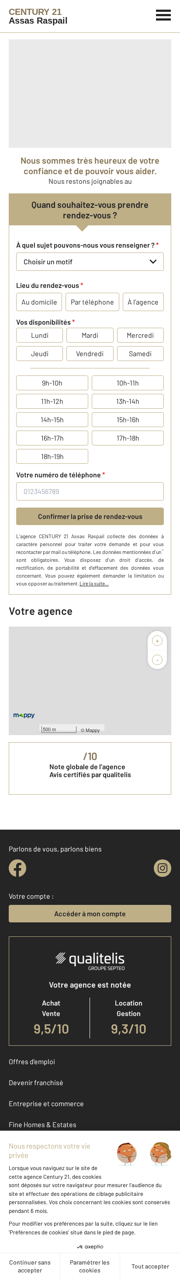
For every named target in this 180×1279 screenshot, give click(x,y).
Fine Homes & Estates (42, 1124)
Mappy (93, 729)
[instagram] (162, 868)
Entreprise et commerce (46, 1103)
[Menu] (163, 14)
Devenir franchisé (36, 1082)
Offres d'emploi (32, 1061)
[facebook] (17, 868)
